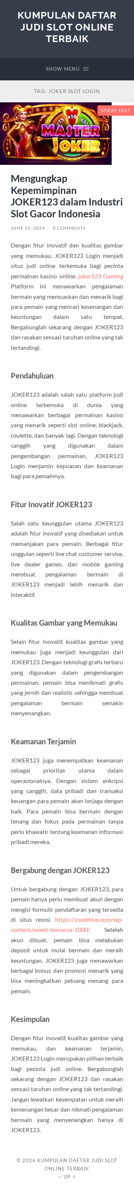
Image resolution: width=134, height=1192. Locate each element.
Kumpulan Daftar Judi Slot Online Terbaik (67, 26)
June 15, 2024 (28, 228)
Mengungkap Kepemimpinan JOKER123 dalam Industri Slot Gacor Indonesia (67, 196)
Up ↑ (70, 1177)
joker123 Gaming (100, 275)
